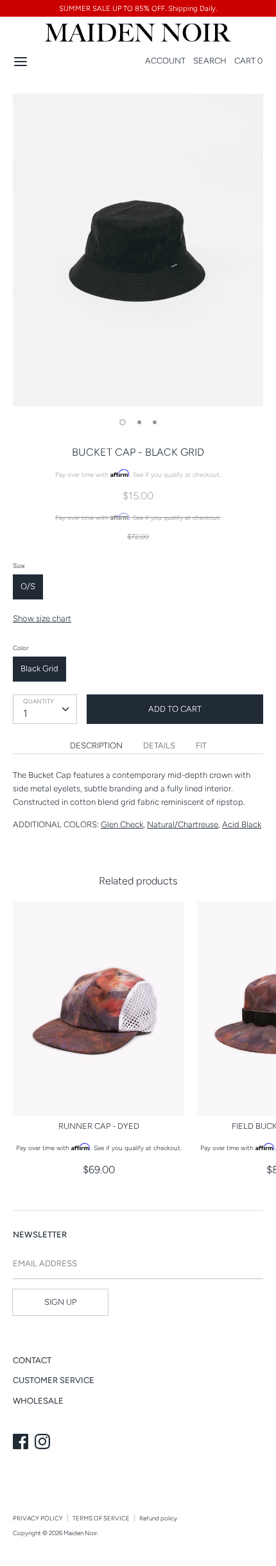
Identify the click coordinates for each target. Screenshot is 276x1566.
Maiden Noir (80, 1532)
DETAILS (159, 745)
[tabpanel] (138, 250)
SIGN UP (60, 1302)
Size (18, 565)
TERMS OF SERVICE (101, 1518)
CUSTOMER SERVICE (53, 1380)
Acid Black (241, 824)
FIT (201, 745)
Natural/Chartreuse (182, 824)
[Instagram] (44, 1443)
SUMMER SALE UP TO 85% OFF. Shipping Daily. (138, 8)
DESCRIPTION (96, 745)
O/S (28, 586)
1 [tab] (122, 422)
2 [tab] (139, 422)
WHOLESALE (38, 1401)
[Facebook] (22, 1443)
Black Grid (39, 668)
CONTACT (32, 1360)
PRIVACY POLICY (38, 1518)
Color (20, 647)
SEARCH (210, 60)
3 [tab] (155, 422)
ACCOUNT (165, 60)
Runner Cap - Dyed (98, 1126)
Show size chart (42, 618)
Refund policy (158, 1518)
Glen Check (122, 824)
